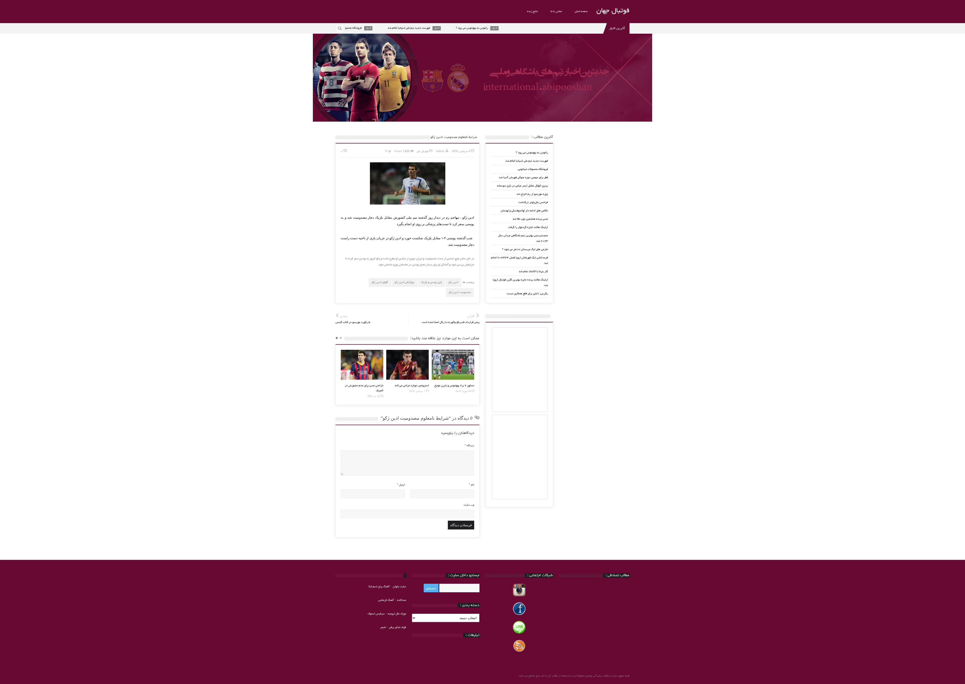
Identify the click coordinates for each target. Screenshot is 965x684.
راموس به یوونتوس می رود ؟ (532, 152)
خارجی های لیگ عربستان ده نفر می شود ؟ (525, 249)
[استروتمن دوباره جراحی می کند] (407, 365)
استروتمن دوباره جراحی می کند (412, 385)
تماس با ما (556, 11)
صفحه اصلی (581, 11)
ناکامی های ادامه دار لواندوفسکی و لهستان (524, 210)
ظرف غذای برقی (397, 627)
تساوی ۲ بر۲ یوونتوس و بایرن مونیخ (454, 385)
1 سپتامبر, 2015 (417, 391)
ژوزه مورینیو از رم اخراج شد (532, 194)
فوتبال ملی (422, 151)
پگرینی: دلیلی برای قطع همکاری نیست (527, 293)
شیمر (383, 627)
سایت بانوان (399, 586)
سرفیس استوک (376, 613)
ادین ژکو (453, 282)
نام (471, 484)
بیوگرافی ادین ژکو (404, 282)
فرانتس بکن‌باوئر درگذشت (533, 202)
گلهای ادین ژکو (380, 282)
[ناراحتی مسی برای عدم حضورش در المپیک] (362, 365)
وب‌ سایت (469, 505)
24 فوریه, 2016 (463, 391)
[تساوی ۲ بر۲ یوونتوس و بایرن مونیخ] (453, 365)
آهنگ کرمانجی (386, 600)
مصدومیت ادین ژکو (460, 292)
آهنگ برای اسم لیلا (379, 586)
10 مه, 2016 (373, 396)
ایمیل (401, 484)
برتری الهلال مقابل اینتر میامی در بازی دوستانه (522, 185)
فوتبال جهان (613, 11)
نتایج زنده (532, 11)
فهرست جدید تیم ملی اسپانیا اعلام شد (526, 161)
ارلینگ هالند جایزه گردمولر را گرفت (528, 227)
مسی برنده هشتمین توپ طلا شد (530, 219)
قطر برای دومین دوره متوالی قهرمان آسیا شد (523, 177)
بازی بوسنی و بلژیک (431, 282)
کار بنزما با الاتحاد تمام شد (533, 271)
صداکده (401, 600)
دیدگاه (469, 445)
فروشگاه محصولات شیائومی (533, 169)
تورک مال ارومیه (397, 613)
